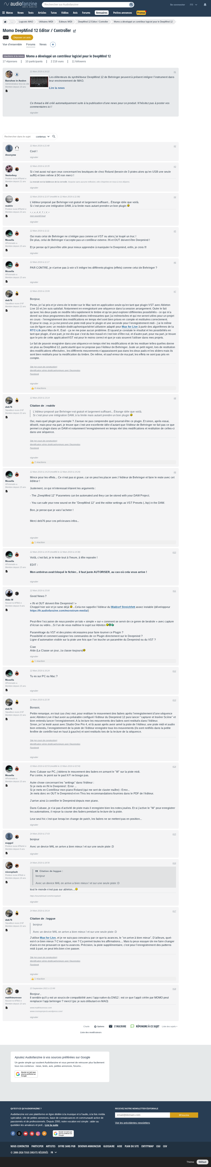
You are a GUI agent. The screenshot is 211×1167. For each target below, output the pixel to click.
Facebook (34, 374)
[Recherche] (131, 4)
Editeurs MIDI (65, 21)
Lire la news (57, 88)
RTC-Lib (35, 330)
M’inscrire (184, 1115)
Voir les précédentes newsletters (132, 1122)
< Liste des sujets (169, 1026)
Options (100, 1026)
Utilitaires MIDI (46, 21)
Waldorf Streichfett (123, 607)
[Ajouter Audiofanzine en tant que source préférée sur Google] (26, 1074)
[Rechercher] (54, 136)
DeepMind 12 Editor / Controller (93, 21)
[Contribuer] (53, 44)
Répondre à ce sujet (147, 1026)
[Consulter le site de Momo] (74, 31)
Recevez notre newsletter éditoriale (136, 1108)
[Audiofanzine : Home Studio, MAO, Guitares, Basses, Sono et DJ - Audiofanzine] (20, 5)
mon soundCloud (37, 216)
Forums (30, 44)
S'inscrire (120, 1026)
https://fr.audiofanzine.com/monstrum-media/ (59, 610)
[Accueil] (5, 21)
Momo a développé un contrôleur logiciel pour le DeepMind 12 (68, 56)
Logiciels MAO (26, 21)
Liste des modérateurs (91, 1032)
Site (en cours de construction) (43, 367)
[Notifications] (205, 5)
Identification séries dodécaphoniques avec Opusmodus (55, 370)
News (43, 44)
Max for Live (130, 326)
